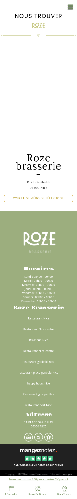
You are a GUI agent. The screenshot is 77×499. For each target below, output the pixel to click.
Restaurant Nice (38, 318)
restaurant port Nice (38, 405)
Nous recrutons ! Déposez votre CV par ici (38, 479)
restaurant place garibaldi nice (38, 372)
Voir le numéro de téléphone (38, 198)
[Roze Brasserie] (38, 450)
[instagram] (39, 440)
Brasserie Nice (38, 340)
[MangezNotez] (48, 440)
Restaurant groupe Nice (38, 394)
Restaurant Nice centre (38, 329)
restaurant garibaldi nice (38, 362)
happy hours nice (38, 383)
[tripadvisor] (29, 440)
